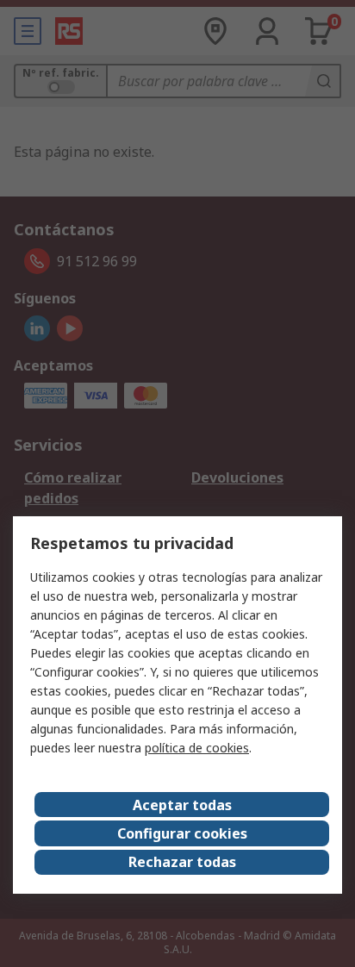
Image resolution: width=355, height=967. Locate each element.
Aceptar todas (182, 804)
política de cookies (197, 747)
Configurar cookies (182, 833)
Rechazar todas (182, 861)
